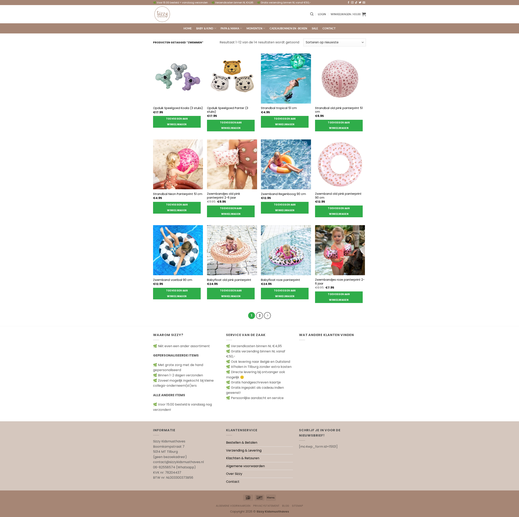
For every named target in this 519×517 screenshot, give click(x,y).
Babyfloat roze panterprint (280, 280)
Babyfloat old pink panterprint (229, 280)
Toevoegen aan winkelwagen (177, 121)
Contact (329, 28)
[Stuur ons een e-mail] (364, 2)
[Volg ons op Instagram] (352, 2)
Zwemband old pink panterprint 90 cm (338, 195)
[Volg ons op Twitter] (360, 2)
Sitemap (297, 505)
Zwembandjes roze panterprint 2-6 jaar (340, 281)
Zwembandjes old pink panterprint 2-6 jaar (223, 195)
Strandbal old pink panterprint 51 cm (339, 110)
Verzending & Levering (244, 450)
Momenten (254, 28)
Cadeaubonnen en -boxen (288, 28)
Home (187, 28)
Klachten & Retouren (242, 458)
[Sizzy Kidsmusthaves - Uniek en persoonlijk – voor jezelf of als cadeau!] (173, 14)
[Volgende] (267, 315)
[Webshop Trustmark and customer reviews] (332, 405)
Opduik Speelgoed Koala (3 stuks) (178, 108)
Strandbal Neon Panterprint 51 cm (177, 194)
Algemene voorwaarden (245, 466)
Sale (315, 28)
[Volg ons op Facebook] (348, 2)
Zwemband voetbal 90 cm (172, 280)
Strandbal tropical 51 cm (279, 108)
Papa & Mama (230, 28)
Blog (285, 505)
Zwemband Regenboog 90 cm (283, 194)
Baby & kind (204, 28)
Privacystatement (266, 505)
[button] (311, 14)
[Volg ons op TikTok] (356, 2)
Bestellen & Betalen (241, 442)
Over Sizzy (234, 473)
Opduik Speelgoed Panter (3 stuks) (227, 110)
